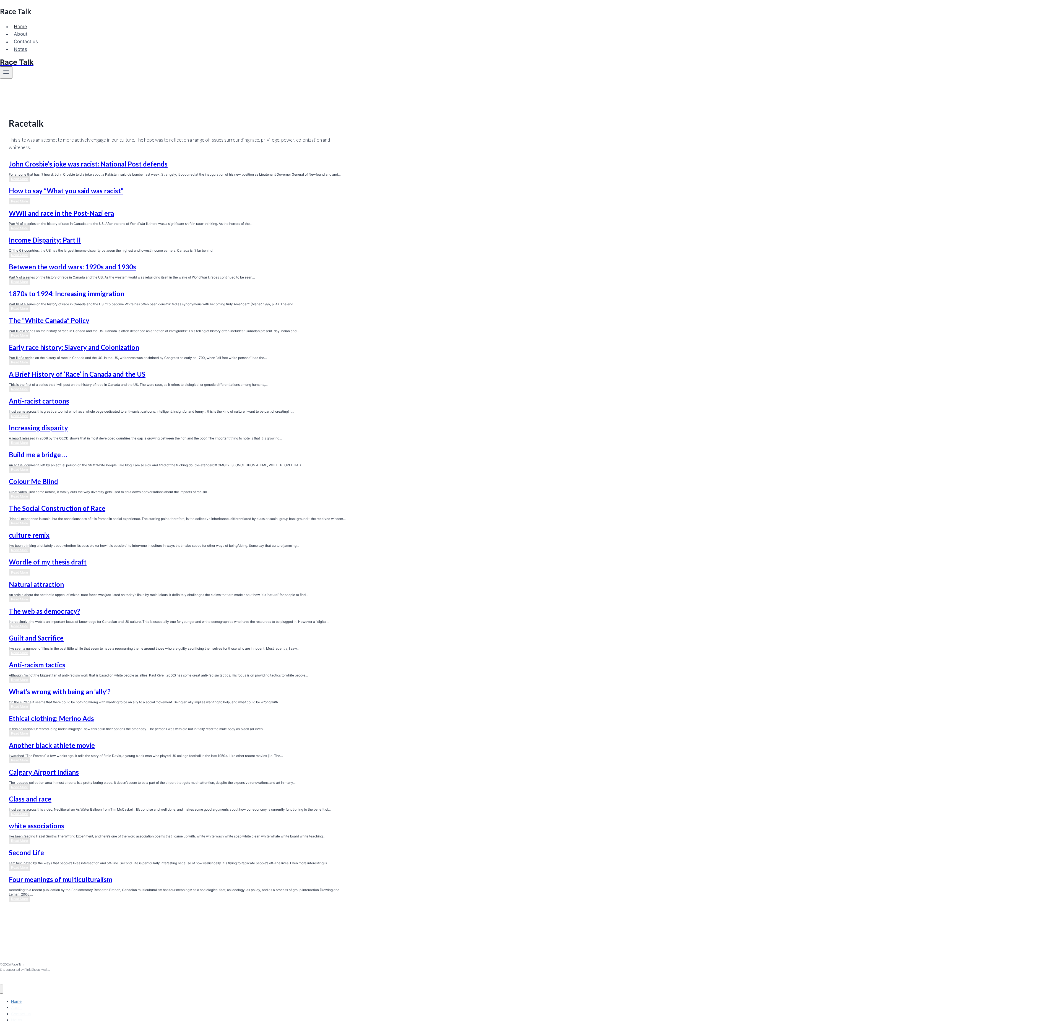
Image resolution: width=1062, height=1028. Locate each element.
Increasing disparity (38, 428)
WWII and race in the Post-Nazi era (61, 213)
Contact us (26, 42)
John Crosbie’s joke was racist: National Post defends (88, 164)
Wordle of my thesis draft (48, 562)
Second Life (26, 853)
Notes (20, 49)
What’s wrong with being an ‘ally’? (60, 692)
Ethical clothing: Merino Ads (51, 718)
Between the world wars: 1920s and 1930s (72, 267)
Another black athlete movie (52, 745)
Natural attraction (36, 584)
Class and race (30, 799)
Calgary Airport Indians (44, 772)
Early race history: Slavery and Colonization (74, 347)
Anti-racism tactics (37, 665)
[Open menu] (6, 72)
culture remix (29, 535)
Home (20, 26)
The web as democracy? (44, 611)
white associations (36, 826)
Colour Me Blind (33, 481)
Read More (20, 179)
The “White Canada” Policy (49, 320)
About (20, 34)
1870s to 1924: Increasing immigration (66, 294)
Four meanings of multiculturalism (60, 879)
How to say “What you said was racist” (66, 191)
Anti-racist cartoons (39, 401)
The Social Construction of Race (57, 508)
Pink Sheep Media (36, 969)
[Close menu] (1, 989)
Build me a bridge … (38, 455)
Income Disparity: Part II (45, 240)
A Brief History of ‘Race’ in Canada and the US (77, 374)
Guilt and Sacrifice (36, 638)
